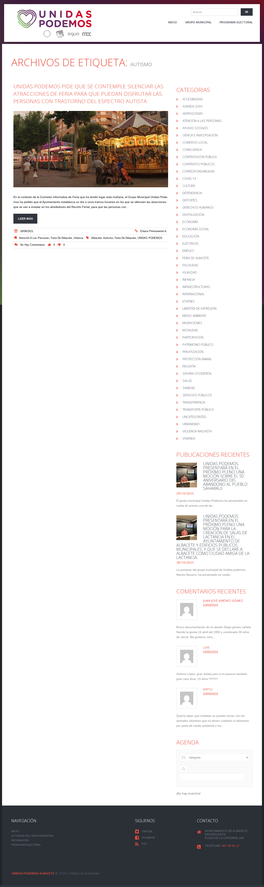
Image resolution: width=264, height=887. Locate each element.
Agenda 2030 (193, 106)
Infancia (78, 237)
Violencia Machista (197, 431)
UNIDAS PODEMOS (150, 237)
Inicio (172, 22)
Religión (189, 366)
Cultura (189, 186)
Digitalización (193, 214)
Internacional (193, 294)
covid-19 (189, 178)
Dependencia (192, 193)
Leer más (25, 218)
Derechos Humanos (198, 207)
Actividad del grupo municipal (32, 835)
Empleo (188, 251)
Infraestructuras (196, 287)
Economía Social (196, 229)
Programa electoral (236, 22)
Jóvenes (189, 301)
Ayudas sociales (195, 128)
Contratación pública (200, 157)
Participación (193, 337)
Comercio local (195, 142)
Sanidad (189, 388)
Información (20, 840)
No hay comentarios (32, 244)
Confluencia (192, 149)
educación (191, 236)
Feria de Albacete (61, 237)
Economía (190, 222)
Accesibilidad (193, 99)
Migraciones (192, 323)
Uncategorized (194, 417)
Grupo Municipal (198, 22)
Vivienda (189, 438)
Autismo (108, 237)
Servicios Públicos (197, 395)
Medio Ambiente (194, 316)
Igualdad (190, 272)
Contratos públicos (199, 164)
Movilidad (190, 330)
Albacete (96, 237)
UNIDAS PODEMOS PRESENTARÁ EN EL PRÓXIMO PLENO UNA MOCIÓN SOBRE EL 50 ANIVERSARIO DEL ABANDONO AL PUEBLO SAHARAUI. (225, 476)
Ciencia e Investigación (200, 135)
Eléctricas (191, 243)
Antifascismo (193, 113)
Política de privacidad (84, 873)
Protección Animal (197, 359)
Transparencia (194, 402)
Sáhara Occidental (197, 373)
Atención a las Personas (34, 237)
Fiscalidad (190, 265)
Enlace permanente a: (153, 231)
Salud (187, 381)
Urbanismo (191, 424)
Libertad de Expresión (199, 308)
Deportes (190, 200)
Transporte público (198, 409)
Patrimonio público (198, 344)
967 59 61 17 (230, 845)
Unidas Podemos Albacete (32, 873)
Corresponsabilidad (199, 171)
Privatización (193, 352)
